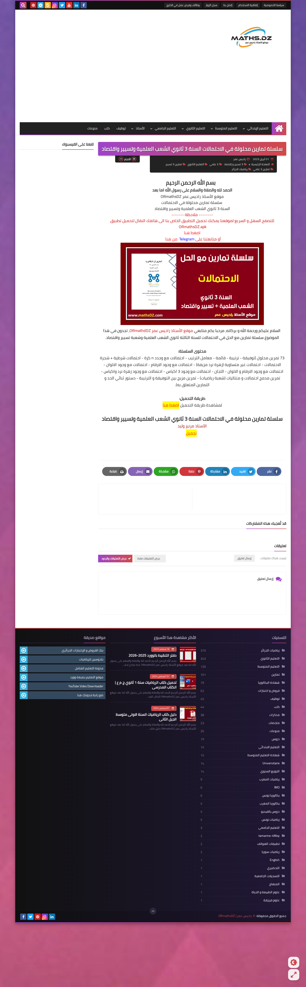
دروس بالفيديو (270, 811)
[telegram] (40, 5)
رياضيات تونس (271, 819)
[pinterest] (33, 5)
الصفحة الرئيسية (260, 164)
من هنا (171, 239)
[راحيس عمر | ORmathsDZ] (253, 32)
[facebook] (83, 5)
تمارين (276, 674)
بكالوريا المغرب (270, 803)
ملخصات (274, 723)
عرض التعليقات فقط (149, 558)
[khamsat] (48, 5)
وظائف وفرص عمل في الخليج (183, 5)
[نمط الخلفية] (293, 974)
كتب (107, 128)
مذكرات (274, 715)
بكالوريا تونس (271, 795)
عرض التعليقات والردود (114, 558)
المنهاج (274, 884)
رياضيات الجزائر (240, 169)
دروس (276, 739)
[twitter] (62, 5)
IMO (277, 787)
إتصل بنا (227, 5)
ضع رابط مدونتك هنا (90, 695)
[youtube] (69, 5)
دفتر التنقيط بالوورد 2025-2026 (153, 655)
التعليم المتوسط (226, 128)
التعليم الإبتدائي (257, 128)
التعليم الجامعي (165, 128)
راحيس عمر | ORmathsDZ (235, 916)
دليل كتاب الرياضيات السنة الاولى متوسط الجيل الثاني (146, 716)
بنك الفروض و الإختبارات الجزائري (82, 650)
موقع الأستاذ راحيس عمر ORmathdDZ (161, 330)
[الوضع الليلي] (293, 962)
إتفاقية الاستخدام (248, 5)
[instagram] (55, 5)
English (275, 860)
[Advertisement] (153, 88)
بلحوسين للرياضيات (91, 659)
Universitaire (271, 763)
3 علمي (213, 164)
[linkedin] (76, 5)
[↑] (153, 911)
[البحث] (23, 5)
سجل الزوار (211, 5)
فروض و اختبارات (269, 691)
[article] (147, 499)
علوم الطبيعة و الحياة (266, 892)
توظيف (121, 128)
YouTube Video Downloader (85, 686)
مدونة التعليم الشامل (89, 668)
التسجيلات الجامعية (267, 876)
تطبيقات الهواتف (268, 844)
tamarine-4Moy (269, 836)
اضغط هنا (192, 233)
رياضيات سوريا (271, 852)
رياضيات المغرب (269, 779)
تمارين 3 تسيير (174, 164)
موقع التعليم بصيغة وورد (86, 677)
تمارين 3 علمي (261, 169)
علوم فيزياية (271, 900)
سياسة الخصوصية (274, 5)
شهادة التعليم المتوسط (264, 755)
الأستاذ (140, 128)
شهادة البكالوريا (269, 682)
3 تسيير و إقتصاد (233, 164)
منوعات (92, 128)
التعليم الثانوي (195, 128)
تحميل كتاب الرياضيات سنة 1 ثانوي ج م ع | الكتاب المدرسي (146, 684)
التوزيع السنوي (270, 771)
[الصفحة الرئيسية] (279, 128)
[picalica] (59, 917)
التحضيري (273, 868)
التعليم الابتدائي (269, 747)
